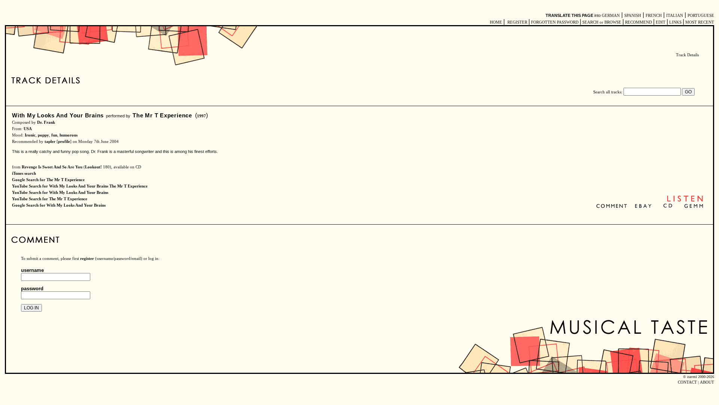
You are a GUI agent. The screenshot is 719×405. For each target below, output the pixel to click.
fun (54, 135)
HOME (496, 22)
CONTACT (687, 382)
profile (64, 142)
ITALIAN (674, 16)
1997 (201, 116)
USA (28, 129)
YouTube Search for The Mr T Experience (49, 199)
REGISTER (517, 22)
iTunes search (24, 173)
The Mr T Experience (162, 115)
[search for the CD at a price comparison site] (668, 206)
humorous (69, 135)
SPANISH (632, 16)
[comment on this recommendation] (613, 206)
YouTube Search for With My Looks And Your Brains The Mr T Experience (80, 186)
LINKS (675, 22)
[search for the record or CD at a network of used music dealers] (694, 206)
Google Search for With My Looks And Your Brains (59, 205)
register (87, 258)
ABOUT (707, 382)
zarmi (692, 377)
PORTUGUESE (701, 16)
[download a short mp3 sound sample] (685, 201)
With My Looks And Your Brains (58, 115)
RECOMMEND (638, 22)
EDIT (661, 22)
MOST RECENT (699, 22)
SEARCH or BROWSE (601, 22)
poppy (43, 135)
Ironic (30, 135)
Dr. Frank (46, 122)
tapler (50, 142)
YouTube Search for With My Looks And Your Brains (60, 192)
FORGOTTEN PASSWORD (555, 22)
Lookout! (93, 167)
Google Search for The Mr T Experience (48, 180)
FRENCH (654, 16)
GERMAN (611, 16)
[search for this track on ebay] (643, 206)
